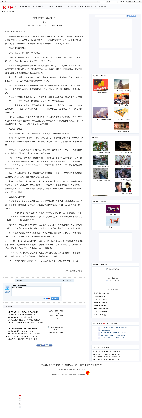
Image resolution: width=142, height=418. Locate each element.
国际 (32, 6)
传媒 (78, 6)
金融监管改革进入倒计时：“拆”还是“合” (20, 331)
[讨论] (94, 351)
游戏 (98, 6)
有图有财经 (113, 214)
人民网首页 (4, 1)
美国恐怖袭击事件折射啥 (103, 356)
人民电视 (104, 76)
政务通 (88, 6)
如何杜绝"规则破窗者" (101, 305)
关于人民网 (52, 365)
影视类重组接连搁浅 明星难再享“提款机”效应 (22, 339)
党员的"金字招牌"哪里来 (103, 351)
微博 (103, 347)
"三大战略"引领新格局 (124, 119)
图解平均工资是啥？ (103, 92)
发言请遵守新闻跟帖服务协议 (19, 285)
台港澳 (39, 6)
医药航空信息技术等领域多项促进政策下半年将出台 (24, 334)
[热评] (94, 354)
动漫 (105, 6)
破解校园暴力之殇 (115, 356)
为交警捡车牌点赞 (115, 351)
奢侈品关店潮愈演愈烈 (124, 131)
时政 (26, 6)
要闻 (23, 6)
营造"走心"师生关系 (114, 354)
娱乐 (72, 6)
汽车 (62, 6)
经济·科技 (11, 11)
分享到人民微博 (20, 402)
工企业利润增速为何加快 (124, 91)
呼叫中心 (93, 365)
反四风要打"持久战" (114, 359)
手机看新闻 (59, 25)
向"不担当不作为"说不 (102, 359)
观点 (53, 6)
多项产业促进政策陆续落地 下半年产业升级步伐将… (25, 320)
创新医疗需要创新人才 (102, 354)
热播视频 (95, 264)
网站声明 (82, 365)
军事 (35, 6)
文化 (75, 6)
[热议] (94, 359)
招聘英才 (58, 365)
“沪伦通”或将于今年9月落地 (55, 332)
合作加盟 (70, 365)
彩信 (102, 6)
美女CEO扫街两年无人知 (102, 312)
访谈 (95, 6)
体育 (69, 6)
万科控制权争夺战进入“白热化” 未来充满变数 (22, 328)
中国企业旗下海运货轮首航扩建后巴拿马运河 (22, 336)
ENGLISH (99, 365)
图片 (50, 6)
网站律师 (87, 365)
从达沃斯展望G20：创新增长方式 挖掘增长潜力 (23, 312)
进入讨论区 (66, 280)
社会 (46, 6)
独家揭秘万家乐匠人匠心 (102, 296)
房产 (65, 6)
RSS (108, 6)
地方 (56, 6)
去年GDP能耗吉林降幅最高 (103, 119)
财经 (59, 6)
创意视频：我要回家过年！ (103, 302)
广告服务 (64, 365)
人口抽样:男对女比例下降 (124, 105)
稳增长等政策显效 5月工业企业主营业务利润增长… (24, 317)
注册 (134, 1)
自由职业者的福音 (113, 278)
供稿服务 (76, 365)
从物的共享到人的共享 (101, 293)
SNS (107, 347)
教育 (43, 6)
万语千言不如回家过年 (113, 290)
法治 (29, 6)
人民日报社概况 (44, 365)
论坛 (71, 280)
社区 (84, 6)
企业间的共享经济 (100, 315)
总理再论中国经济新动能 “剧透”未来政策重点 (22, 314)
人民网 (4, 11)
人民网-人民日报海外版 (48, 25)
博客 (92, 6)
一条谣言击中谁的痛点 (101, 308)
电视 (81, 6)
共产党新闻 (18, 6)
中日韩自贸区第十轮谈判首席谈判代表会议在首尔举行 (25, 322)
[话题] (94, 356)
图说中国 (104, 264)
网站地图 (138, 1)
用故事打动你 (113, 227)
